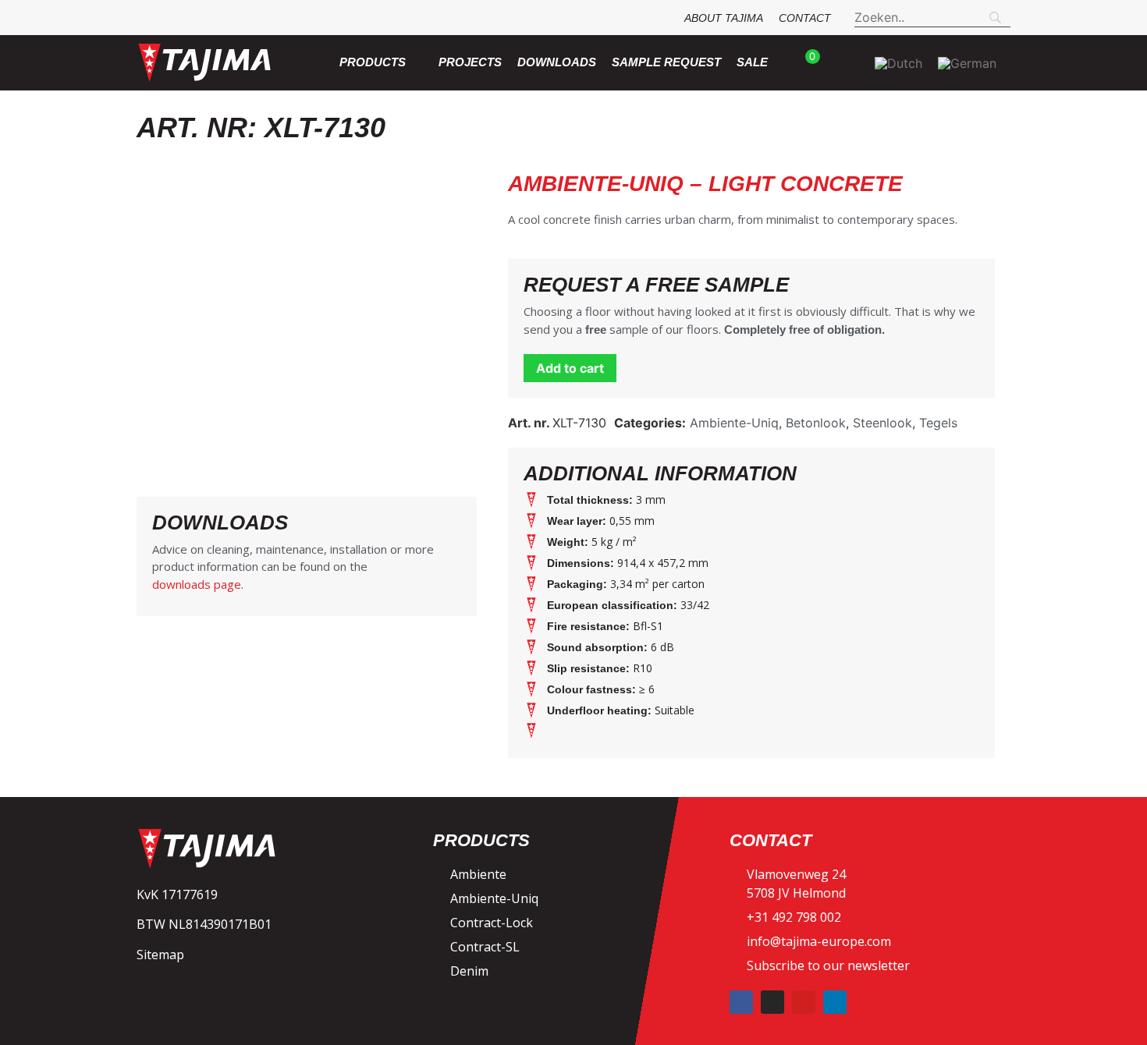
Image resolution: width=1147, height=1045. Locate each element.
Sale (752, 62)
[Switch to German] (967, 62)
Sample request (666, 62)
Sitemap (160, 954)
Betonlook (816, 422)
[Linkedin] (835, 1002)
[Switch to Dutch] (898, 62)
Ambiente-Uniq (734, 422)
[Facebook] (741, 1002)
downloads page (196, 584)
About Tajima (723, 18)
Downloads (556, 62)
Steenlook (882, 422)
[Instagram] (772, 1002)
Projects (470, 62)
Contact (805, 18)
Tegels (938, 422)
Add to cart (570, 368)
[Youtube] (803, 1002)
